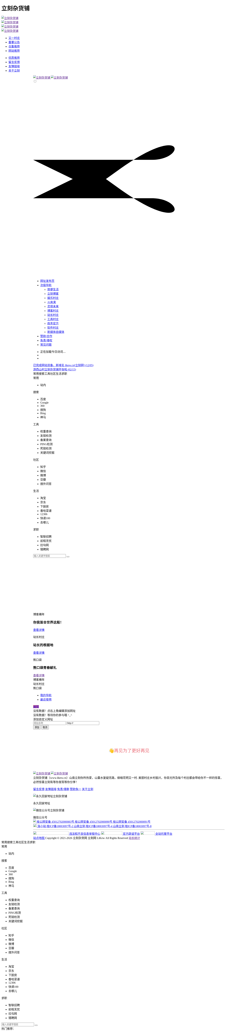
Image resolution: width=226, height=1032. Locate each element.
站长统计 (134, 838)
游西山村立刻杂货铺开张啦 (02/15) (54, 369)
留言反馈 (38, 789)
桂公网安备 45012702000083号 (55, 821)
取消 (45, 727)
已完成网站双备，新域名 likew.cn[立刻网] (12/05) (63, 365)
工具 (47, 373)
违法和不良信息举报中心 (84, 833)
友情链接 (50, 789)
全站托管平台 (163, 833)
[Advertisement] (129, 584)
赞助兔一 (75, 789)
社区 (53, 373)
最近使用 (46, 699)
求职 (64, 373)
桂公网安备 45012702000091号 (131, 821)
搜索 (41, 373)
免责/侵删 (63, 789)
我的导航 (46, 695)
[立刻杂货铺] (50, 77)
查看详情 (38, 629)
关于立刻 (87, 789)
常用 (36, 373)
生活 (58, 373)
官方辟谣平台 (131, 833)
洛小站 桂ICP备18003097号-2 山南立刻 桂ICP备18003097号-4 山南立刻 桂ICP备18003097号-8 (94, 826)
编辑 (36, 706)
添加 (37, 727)
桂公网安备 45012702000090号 (94, 821)
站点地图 (39, 838)
